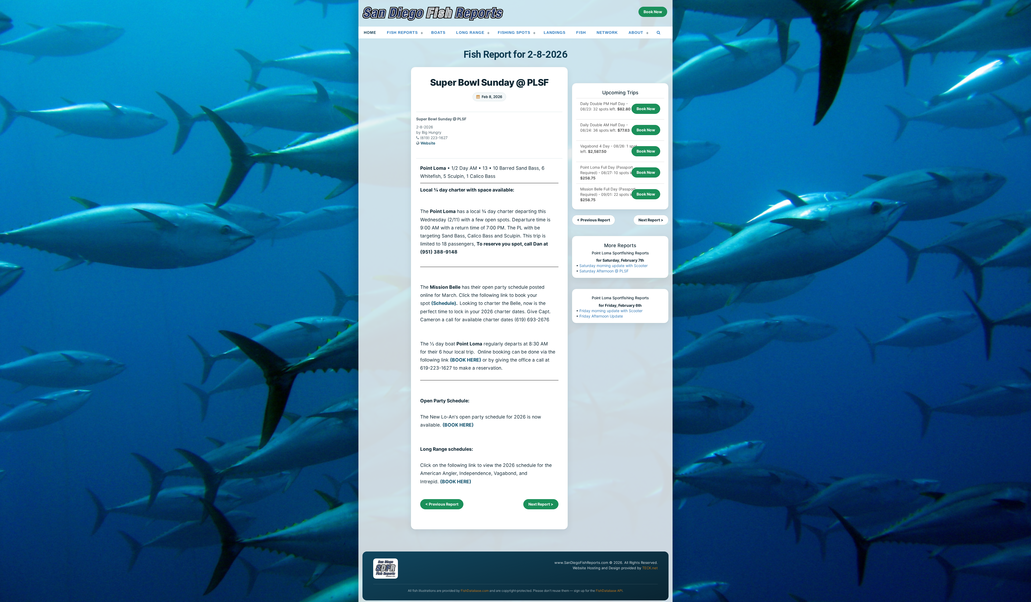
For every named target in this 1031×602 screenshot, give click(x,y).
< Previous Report (441, 504)
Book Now (646, 108)
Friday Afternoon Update (601, 316)
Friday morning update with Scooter (610, 310)
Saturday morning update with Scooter (613, 265)
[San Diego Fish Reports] (432, 13)
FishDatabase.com (475, 591)
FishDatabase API (609, 591)
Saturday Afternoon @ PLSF (604, 271)
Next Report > (540, 504)
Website (427, 143)
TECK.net (650, 568)
